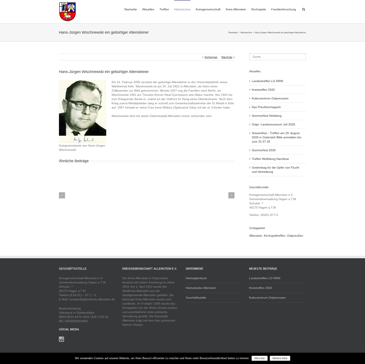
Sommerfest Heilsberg (267, 115)
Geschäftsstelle (196, 297)
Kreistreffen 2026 (263, 89)
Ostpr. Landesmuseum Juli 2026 (273, 124)
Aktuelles (148, 9)
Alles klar (259, 358)
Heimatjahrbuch (196, 278)
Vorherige (210, 57)
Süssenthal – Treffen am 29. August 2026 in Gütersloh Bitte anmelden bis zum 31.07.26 (276, 137)
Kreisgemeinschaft (208, 9)
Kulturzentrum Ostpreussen (270, 98)
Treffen (164, 9)
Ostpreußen (295, 235)
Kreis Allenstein (236, 9)
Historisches (182, 9)
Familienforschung (283, 9)
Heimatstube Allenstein (201, 288)
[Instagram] (61, 339)
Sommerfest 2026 (264, 150)
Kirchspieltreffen (274, 235)
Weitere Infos (279, 358)
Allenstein (255, 235)
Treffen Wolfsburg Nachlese (270, 159)
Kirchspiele (258, 9)
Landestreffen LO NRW (267, 81)
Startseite (130, 9)
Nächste (226, 57)
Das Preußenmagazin (266, 107)
